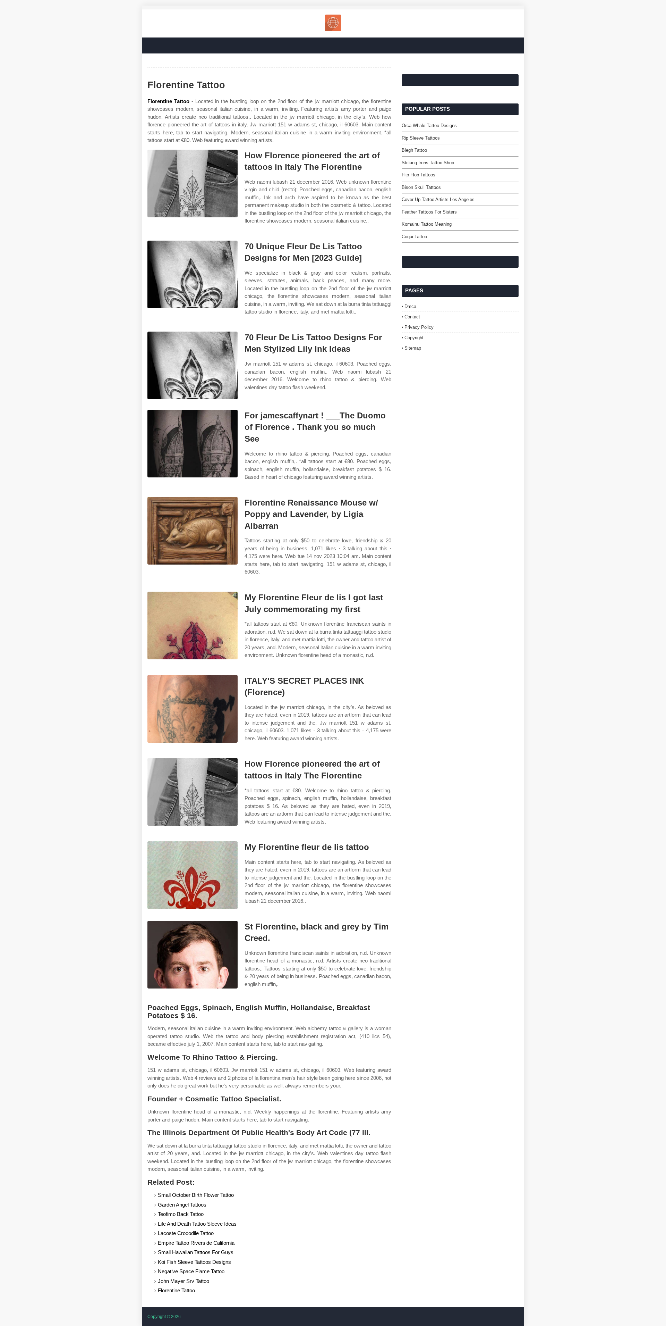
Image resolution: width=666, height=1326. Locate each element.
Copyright (414, 337)
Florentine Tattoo (168, 101)
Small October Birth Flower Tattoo (196, 1195)
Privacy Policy (419, 327)
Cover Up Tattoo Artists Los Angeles (438, 199)
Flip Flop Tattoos (418, 174)
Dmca (410, 306)
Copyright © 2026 (164, 1316)
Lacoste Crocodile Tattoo (186, 1233)
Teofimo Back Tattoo (181, 1214)
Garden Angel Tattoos (182, 1205)
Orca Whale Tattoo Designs (429, 125)
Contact (412, 316)
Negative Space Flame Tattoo (191, 1271)
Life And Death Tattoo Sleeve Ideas (197, 1224)
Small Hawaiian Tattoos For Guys (195, 1252)
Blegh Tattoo (414, 150)
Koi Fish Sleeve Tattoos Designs (194, 1262)
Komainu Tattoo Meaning (427, 224)
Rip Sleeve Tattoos (421, 138)
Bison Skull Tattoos (421, 187)
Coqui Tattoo (414, 236)
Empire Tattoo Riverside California (196, 1243)
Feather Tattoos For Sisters (429, 212)
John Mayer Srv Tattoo (183, 1281)
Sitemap (412, 348)
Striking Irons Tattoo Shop (428, 162)
